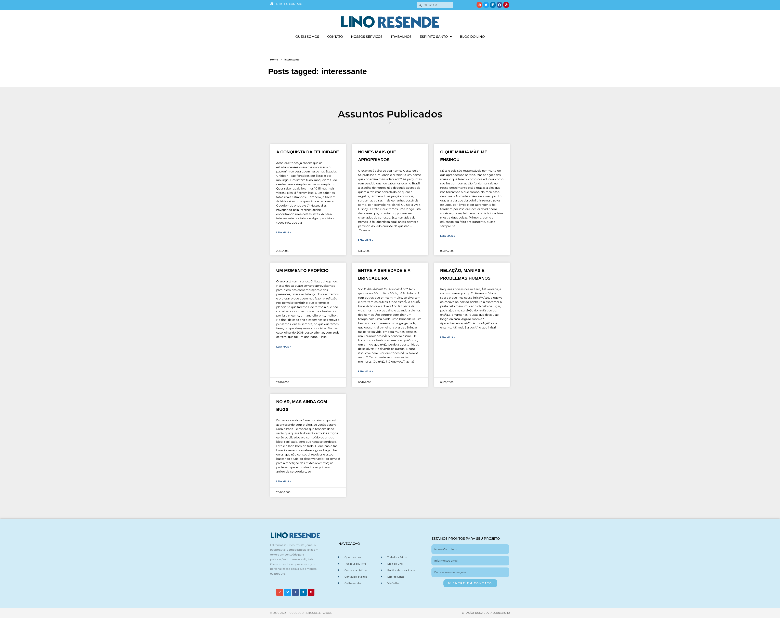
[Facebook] (499, 5)
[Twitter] (486, 5)
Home (274, 59)
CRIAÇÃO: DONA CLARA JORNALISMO (486, 612)
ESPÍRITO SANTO (434, 37)
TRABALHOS (401, 37)
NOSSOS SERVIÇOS (366, 37)
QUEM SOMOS (307, 37)
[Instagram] (479, 5)
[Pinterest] (506, 5)
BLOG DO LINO (472, 37)
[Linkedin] (493, 5)
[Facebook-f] (295, 592)
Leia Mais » (283, 232)
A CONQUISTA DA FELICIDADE (307, 152)
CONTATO (335, 37)
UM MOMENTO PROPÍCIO (302, 270)
